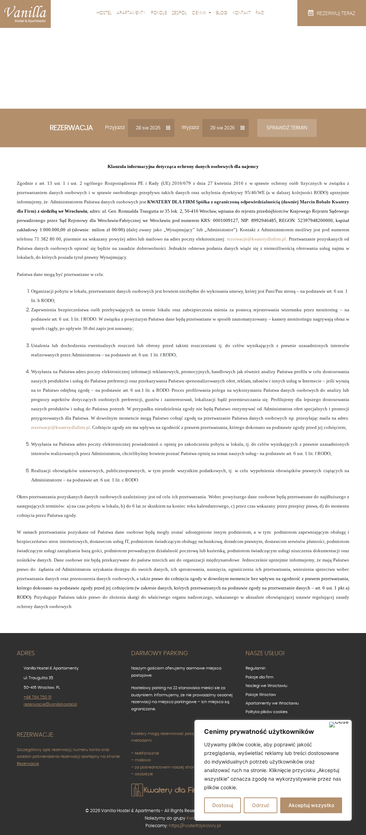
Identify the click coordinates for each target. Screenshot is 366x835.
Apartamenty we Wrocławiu (272, 703)
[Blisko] (338, 724)
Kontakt (242, 13)
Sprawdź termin (287, 127)
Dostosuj (222, 805)
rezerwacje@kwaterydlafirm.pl (256, 239)
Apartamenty (131, 13)
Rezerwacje (28, 764)
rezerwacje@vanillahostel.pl (50, 704)
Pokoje (159, 13)
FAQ (260, 13)
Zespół (179, 13)
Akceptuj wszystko (311, 805)
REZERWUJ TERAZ (335, 13)
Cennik (200, 13)
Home (127, 87)
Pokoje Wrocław (261, 695)
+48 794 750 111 (37, 697)
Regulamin (256, 668)
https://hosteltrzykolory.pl (195, 826)
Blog (221, 13)
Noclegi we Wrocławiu (266, 686)
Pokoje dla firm (259, 677)
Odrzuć (260, 805)
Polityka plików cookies (267, 712)
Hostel (104, 13)
